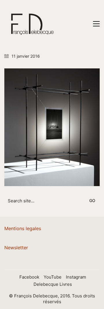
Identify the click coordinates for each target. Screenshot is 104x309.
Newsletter (16, 247)
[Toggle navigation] (96, 24)
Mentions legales (22, 228)
